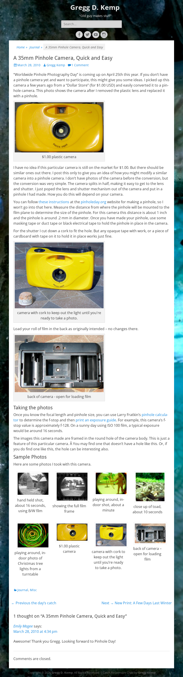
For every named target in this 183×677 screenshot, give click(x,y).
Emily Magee (23, 626)
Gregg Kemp (56, 65)
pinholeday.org (93, 201)
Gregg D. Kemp (95, 7)
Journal (35, 47)
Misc (33, 590)
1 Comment (80, 65)
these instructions (54, 201)
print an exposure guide (96, 420)
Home (22, 47)
